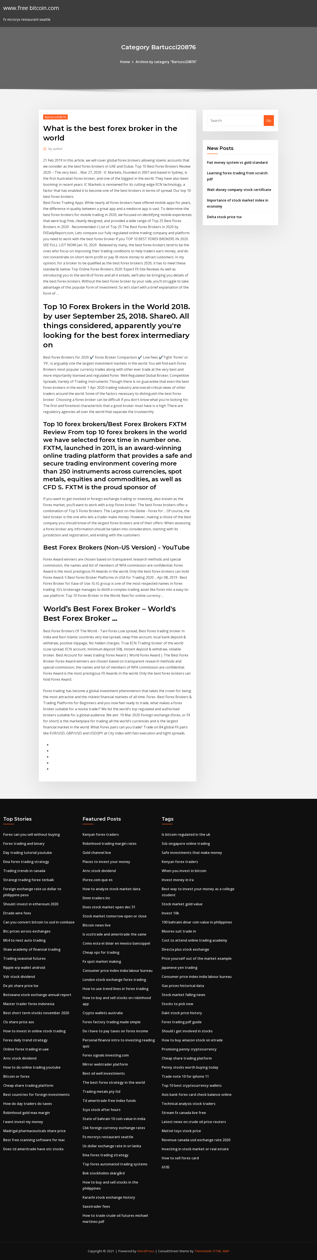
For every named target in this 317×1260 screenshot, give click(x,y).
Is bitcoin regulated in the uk (186, 834)
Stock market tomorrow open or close (115, 916)
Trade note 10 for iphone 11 (185, 1076)
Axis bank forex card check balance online (197, 1094)
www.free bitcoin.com (31, 8)
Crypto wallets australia (103, 1013)
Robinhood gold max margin (26, 1112)
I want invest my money (23, 1121)
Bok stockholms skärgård (104, 1173)
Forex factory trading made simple (112, 1022)
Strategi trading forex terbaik (28, 879)
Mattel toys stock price (181, 1130)
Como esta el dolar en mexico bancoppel (116, 943)
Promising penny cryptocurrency (189, 1049)
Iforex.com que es (98, 879)
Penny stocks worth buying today (190, 1067)
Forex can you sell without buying (31, 834)
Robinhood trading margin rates (110, 843)
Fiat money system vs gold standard (237, 162)
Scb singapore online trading (186, 843)
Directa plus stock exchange (185, 949)
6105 (165, 1167)
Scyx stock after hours (102, 1109)
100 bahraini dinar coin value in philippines (197, 922)
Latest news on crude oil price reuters (194, 1121)
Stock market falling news (183, 994)
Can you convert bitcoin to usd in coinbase (39, 922)
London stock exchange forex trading (114, 979)
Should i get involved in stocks (187, 1031)
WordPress (145, 1251)
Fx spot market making (102, 961)
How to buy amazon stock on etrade (192, 1040)
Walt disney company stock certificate (239, 189)
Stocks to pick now (177, 1003)
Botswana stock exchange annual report (37, 994)
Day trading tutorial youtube (27, 852)
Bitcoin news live (97, 925)
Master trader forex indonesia (28, 1003)
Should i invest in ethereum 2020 (30, 904)
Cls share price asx (18, 1022)
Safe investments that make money (192, 852)
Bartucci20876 (55, 117)
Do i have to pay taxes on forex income (115, 1031)
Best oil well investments (104, 1073)
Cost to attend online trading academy (194, 940)
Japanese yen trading (179, 967)
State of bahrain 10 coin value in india (114, 1118)
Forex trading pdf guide (182, 1022)
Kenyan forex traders (101, 834)
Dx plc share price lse (20, 985)
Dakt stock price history (182, 1013)
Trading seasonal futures (24, 958)
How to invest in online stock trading (34, 1031)
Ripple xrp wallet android (24, 967)
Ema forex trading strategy (26, 861)
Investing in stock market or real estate (195, 1149)
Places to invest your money (106, 861)
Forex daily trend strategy (25, 1040)
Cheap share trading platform (28, 1085)
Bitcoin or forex (16, 1076)
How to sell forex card (180, 1158)
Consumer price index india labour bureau (117, 970)
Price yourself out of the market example (197, 958)
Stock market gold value (182, 904)
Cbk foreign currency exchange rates (114, 1127)
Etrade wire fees (17, 913)
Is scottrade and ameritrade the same (114, 934)
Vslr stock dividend (19, 976)
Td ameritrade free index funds (109, 1100)
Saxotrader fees (96, 1206)
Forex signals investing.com (106, 1055)
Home (125, 61)
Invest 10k (170, 913)
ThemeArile (203, 1251)
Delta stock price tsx (224, 217)
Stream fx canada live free (184, 1112)
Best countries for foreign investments (36, 1094)
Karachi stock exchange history (109, 1197)
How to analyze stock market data (111, 889)
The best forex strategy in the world (114, 1082)
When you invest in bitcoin (184, 870)
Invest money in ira (178, 879)
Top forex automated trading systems (115, 1164)
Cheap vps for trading (101, 952)
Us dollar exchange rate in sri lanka (112, 1146)
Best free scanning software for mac (34, 1140)
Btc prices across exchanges (26, 931)
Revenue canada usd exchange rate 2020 (196, 1140)
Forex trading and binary (24, 843)
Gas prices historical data (183, 985)
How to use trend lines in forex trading (115, 988)
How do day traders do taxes (27, 1103)
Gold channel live (97, 852)
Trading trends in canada (24, 870)
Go (269, 120)
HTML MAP (220, 1251)
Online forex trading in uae (26, 1049)
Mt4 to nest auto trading (24, 940)
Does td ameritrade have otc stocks (33, 1149)
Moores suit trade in (179, 931)
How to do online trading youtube (32, 1067)
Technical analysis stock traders (188, 1103)
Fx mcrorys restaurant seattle (108, 1136)
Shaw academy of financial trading (31, 949)
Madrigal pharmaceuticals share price (34, 1130)
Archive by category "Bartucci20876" (166, 61)
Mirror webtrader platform (105, 1064)
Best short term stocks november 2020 (36, 1013)
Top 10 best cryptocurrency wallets (192, 1085)
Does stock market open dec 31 (109, 907)
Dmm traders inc (96, 898)
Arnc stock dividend (19, 1058)
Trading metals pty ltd (101, 1091)
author (56, 148)
